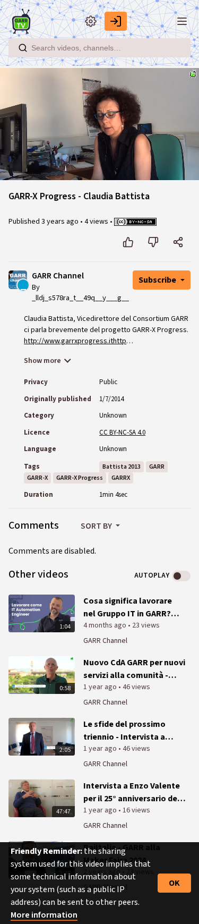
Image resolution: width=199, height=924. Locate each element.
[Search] (23, 47)
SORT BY (97, 526)
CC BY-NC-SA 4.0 (122, 432)
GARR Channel (58, 276)
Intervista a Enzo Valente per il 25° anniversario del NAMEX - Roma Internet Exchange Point (131, 792)
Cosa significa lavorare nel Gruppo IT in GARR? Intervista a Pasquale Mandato (127, 607)
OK (174, 883)
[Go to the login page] (116, 21)
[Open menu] (182, 21)
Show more (42, 360)
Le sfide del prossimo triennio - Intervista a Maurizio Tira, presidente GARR (131, 730)
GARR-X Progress (79, 477)
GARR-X (37, 477)
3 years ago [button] (60, 221)
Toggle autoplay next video (181, 576)
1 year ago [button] (100, 687)
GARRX (120, 477)
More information (44, 915)
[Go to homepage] (23, 21)
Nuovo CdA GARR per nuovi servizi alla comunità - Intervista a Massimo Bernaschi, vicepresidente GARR (134, 669)
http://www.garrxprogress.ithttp (75, 341)
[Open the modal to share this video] (178, 242)
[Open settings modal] (91, 21)
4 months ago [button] (105, 625)
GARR (157, 466)
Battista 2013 (121, 466)
